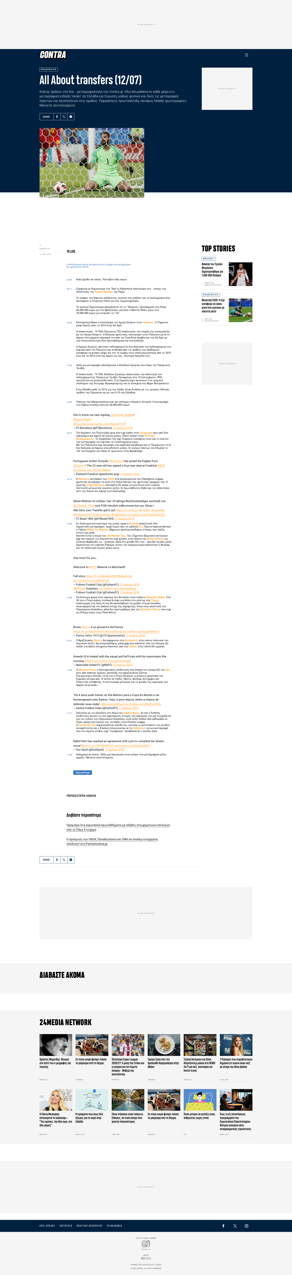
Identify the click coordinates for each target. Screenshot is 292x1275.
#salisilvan (158, 510)
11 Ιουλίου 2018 (128, 708)
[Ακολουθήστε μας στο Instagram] (246, 1226)
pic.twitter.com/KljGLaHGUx (143, 704)
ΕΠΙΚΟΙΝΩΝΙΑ (114, 1225)
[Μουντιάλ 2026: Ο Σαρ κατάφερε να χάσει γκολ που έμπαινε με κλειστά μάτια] (240, 310)
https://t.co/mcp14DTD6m (133, 510)
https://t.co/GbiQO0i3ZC (89, 631)
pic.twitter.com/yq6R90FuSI (91, 580)
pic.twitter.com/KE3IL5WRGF (92, 470)
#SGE (161, 465)
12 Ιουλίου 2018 (122, 428)
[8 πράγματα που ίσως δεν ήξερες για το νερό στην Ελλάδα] (92, 1100)
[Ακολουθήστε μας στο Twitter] (235, 1226)
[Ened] (146, 1258)
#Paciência (116, 461)
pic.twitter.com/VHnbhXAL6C (146, 514)
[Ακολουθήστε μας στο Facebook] (223, 1226)
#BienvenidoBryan (112, 704)
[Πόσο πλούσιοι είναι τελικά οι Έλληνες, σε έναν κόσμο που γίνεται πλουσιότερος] (128, 1100)
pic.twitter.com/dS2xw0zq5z (112, 661)
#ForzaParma (113, 631)
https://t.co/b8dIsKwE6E (102, 576)
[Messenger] (70, 116)
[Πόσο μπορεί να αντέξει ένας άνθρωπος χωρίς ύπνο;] (200, 1100)
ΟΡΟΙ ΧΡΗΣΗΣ (47, 1225)
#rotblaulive (118, 514)
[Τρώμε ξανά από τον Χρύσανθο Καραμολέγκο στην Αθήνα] (164, 1045)
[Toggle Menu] (246, 55)
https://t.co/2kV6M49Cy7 (97, 745)
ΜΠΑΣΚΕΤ (208, 259)
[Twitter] (64, 116)
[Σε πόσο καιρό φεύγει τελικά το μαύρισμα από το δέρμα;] (92, 1045)
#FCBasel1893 (82, 514)
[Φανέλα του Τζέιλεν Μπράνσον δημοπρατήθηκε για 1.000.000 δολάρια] (240, 274)
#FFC (92, 567)
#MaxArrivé (125, 576)
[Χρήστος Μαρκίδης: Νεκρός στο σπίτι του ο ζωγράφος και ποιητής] (56, 1045)
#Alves (86, 627)
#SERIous (79, 588)
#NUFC (89, 661)
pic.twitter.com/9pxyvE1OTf (108, 424)
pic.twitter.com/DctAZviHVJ (133, 745)
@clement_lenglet (122, 415)
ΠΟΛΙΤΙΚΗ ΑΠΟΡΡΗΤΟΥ (90, 1225)
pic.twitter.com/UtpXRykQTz (141, 631)
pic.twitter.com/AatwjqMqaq (117, 588)
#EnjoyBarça (81, 424)
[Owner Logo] (146, 1245)
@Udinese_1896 (83, 505)
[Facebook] (57, 116)
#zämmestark (102, 514)
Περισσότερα (82, 772)
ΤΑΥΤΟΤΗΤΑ (65, 1225)
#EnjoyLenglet (82, 419)
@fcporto (79, 465)
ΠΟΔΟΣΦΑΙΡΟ (211, 295)
